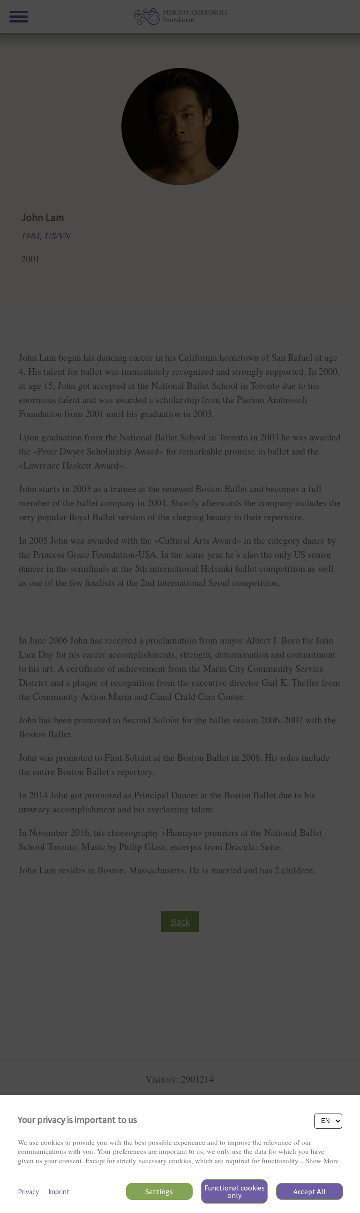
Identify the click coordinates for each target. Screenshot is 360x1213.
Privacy (28, 1191)
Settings (159, 1191)
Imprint (58, 1191)
